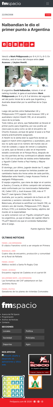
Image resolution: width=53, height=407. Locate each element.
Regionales (6, 251)
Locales (6, 331)
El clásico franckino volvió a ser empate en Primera (26, 245)
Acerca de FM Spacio (10, 314)
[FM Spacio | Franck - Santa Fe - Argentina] (11, 3)
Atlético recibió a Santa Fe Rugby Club (20, 264)
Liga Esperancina (15, 243)
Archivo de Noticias (10, 320)
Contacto (5, 322)
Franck (4, 243)
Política (12, 289)
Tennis (47, 15)
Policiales (30, 338)
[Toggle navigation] (47, 3)
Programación (7, 317)
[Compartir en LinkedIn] (21, 45)
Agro (14, 251)
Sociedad (12, 270)
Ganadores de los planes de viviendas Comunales (25, 291)
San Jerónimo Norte (9, 278)
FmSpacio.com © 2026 (21, 401)
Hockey (11, 262)
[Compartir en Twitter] (10, 44)
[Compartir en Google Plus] (15, 44)
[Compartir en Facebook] (4, 44)
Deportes (7, 344)
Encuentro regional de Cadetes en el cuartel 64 (24, 272)
